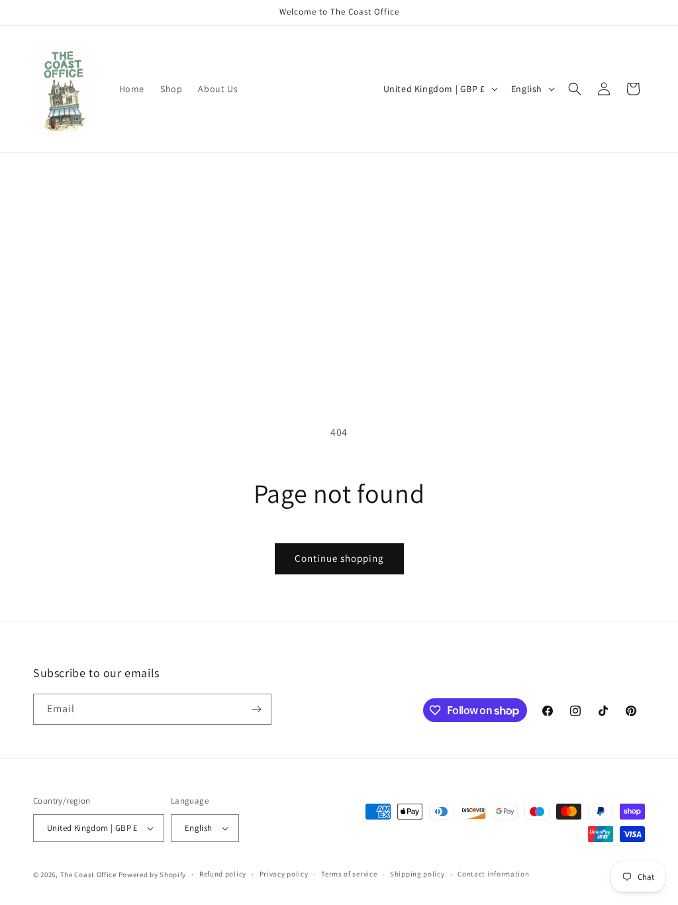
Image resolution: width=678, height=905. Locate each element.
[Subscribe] (256, 709)
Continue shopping (339, 558)
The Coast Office (88, 874)
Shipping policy (417, 873)
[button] (574, 88)
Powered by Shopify (153, 874)
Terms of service (349, 873)
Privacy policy (284, 873)
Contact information (493, 873)
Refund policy (222, 873)
